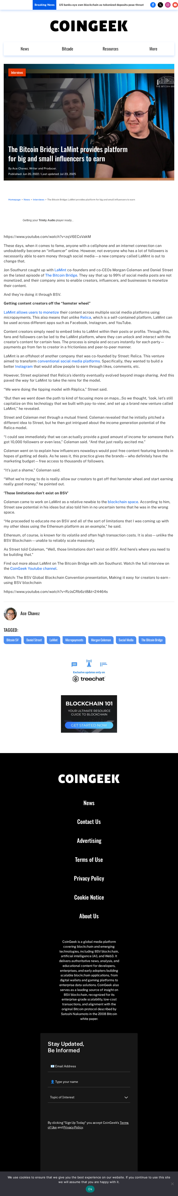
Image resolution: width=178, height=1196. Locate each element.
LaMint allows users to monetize (31, 312)
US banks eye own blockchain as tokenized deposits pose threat (101, 4)
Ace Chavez (20, 168)
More (153, 49)
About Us (89, 916)
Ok (90, 1189)
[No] (172, 1183)
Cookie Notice (89, 897)
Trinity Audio (47, 220)
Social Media (126, 639)
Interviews (17, 72)
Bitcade (67, 49)
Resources (110, 49)
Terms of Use (89, 859)
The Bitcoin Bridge (61, 275)
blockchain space (123, 502)
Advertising (89, 840)
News (25, 49)
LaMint (60, 270)
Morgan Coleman (101, 639)
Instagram (24, 366)
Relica (85, 317)
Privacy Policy (89, 878)
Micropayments (74, 639)
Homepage (14, 199)
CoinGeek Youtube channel (33, 568)
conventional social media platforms (69, 361)
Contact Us (89, 821)
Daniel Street (34, 639)
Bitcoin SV (12, 639)
